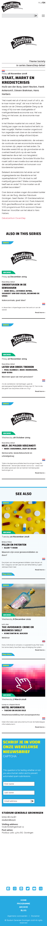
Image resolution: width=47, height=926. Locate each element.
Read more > (40, 312)
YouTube (34, 888)
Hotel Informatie (13, 707)
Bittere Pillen (7, 542)
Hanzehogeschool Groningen (11, 877)
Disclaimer (35, 916)
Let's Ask (5, 624)
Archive (23, 907)
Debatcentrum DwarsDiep (14, 218)
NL (39, 2)
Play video (7, 574)
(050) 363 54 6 (8, 817)
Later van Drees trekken (18, 367)
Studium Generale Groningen (12, 7)
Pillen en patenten (14, 544)
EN (44, 2)
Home (24, 900)
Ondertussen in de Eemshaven (14, 286)
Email (41, 888)
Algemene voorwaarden (17, 916)
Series (6, 242)
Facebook (8, 888)
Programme (23, 903)
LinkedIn (21, 888)
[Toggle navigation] (43, 16)
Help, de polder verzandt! (19, 445)
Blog (23, 910)
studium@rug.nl (9, 820)
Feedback (24, 846)
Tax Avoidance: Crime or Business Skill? (18, 629)
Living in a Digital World (11, 704)
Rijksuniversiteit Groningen (11, 867)
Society (41, 61)
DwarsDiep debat (35, 65)
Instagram (15, 888)
